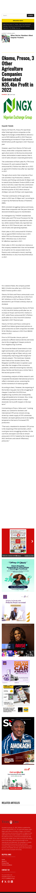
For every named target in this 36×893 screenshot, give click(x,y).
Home (3, 859)
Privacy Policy (5, 863)
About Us (4, 861)
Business (4, 94)
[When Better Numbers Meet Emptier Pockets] (6, 38)
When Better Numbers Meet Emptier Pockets (22, 36)
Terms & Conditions (7, 865)
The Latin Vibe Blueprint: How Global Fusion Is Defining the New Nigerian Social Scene (17, 25)
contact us (9, 878)
